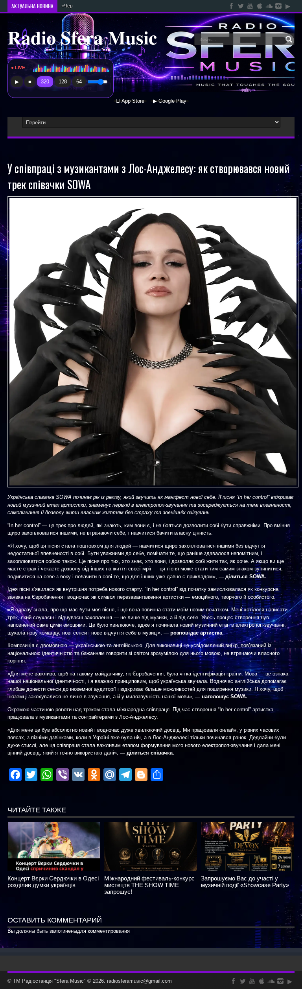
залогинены (63, 931)
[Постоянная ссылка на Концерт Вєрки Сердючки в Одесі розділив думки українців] (53, 869)
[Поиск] (289, 39)
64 (79, 82)
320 (45, 82)
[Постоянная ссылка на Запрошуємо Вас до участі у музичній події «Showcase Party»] (247, 869)
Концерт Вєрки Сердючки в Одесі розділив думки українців (53, 881)
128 (63, 82)
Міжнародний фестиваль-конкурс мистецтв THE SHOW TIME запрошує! (149, 885)
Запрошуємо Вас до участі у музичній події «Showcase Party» (245, 881)
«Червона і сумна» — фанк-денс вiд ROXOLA (111, 6)
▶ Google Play (169, 101)
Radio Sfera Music (82, 37)
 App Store (130, 101)
